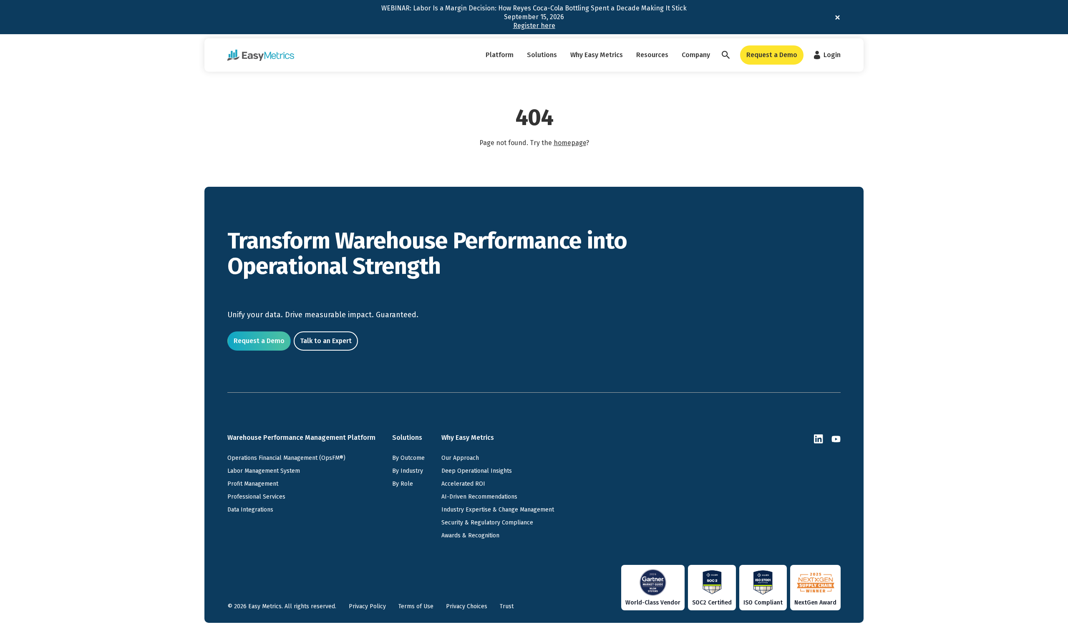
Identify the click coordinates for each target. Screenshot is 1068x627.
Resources (652, 55)
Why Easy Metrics (596, 55)
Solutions (542, 55)
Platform (500, 55)
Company (696, 55)
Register (534, 26)
